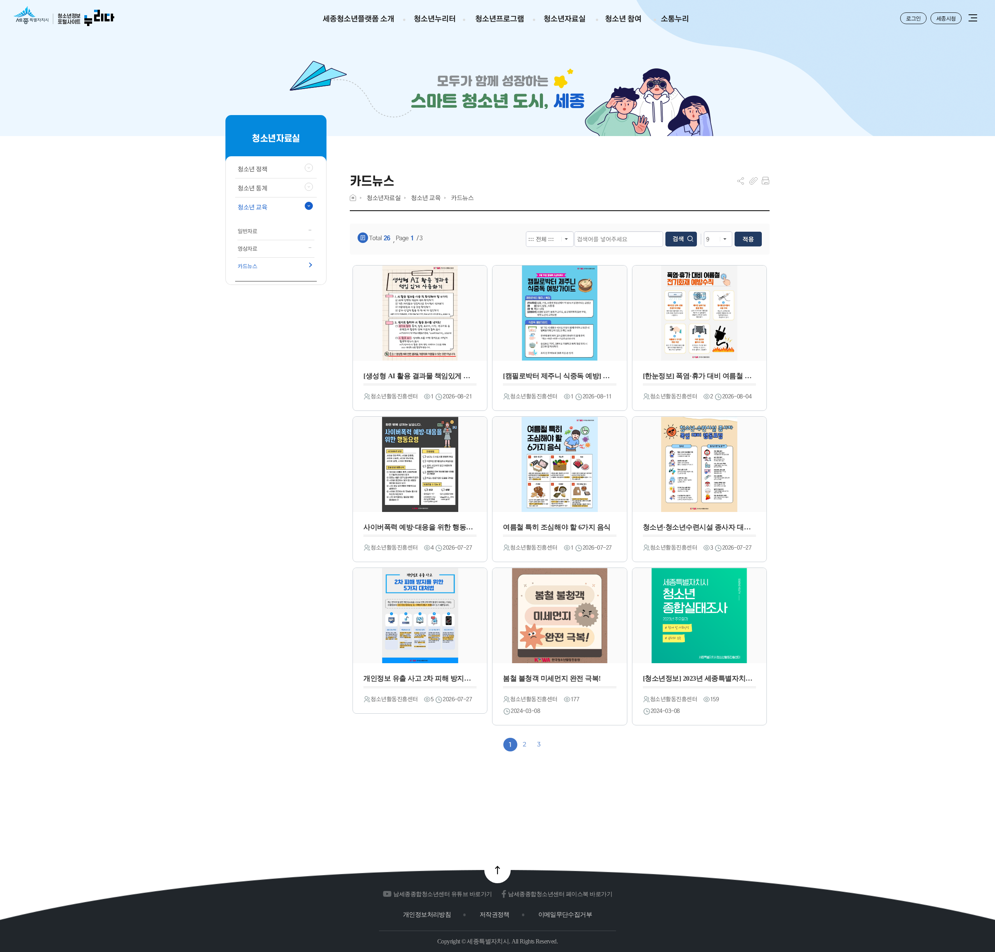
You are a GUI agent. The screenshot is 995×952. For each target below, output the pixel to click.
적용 (748, 239)
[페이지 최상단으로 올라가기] (497, 870)
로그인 (913, 18)
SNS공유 (740, 181)
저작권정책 (495, 914)
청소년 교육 (425, 197)
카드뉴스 (462, 197)
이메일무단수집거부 (565, 914)
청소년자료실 (383, 197)
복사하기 (753, 181)
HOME (353, 197)
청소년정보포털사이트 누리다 (64, 16)
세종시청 (946, 18)
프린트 (765, 181)
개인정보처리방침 (427, 914)
